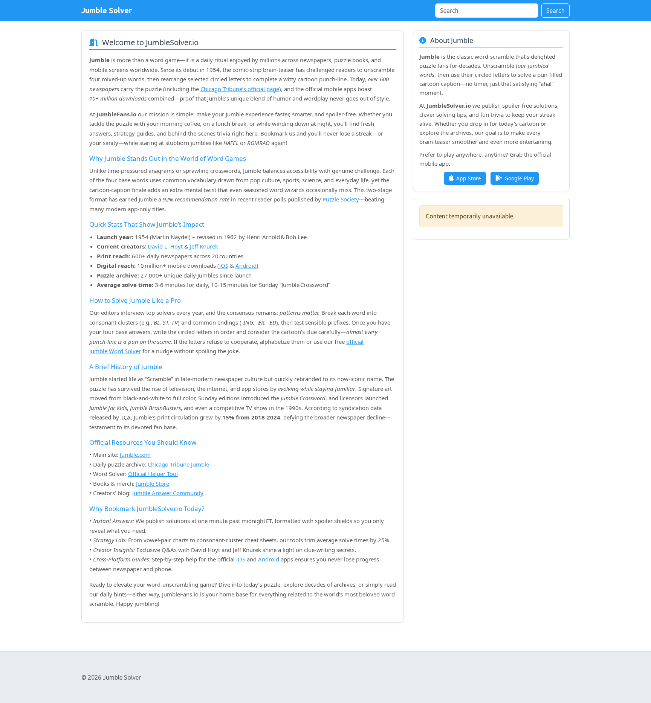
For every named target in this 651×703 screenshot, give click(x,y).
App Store (468, 178)
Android (246, 265)
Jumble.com (135, 454)
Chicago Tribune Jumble (178, 464)
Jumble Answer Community (167, 493)
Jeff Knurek (204, 246)
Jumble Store (152, 483)
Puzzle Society (340, 199)
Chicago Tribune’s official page (239, 89)
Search (555, 10)
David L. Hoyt (165, 246)
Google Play (519, 178)
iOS (223, 265)
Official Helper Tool (153, 473)
